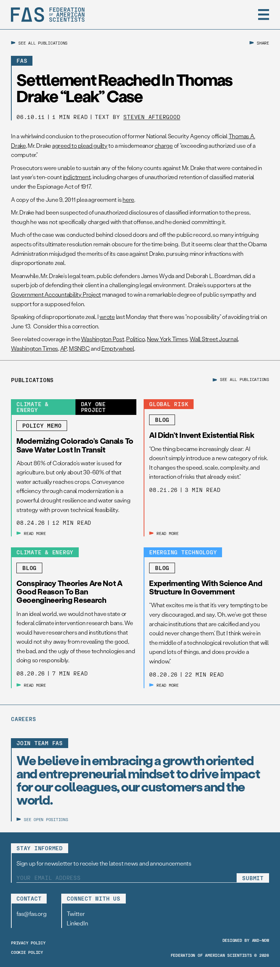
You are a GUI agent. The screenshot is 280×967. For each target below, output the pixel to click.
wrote (107, 316)
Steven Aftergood (151, 116)
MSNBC (79, 348)
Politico (135, 339)
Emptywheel (117, 348)
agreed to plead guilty (80, 145)
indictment (77, 177)
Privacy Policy (28, 942)
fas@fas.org (31, 913)
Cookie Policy (27, 952)
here (128, 199)
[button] (263, 14)
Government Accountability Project (56, 294)
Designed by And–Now (245, 940)
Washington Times (34, 348)
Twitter (76, 913)
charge (164, 145)
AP (63, 348)
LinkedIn (77, 923)
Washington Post (102, 339)
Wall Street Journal (214, 339)
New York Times (167, 339)
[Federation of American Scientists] (48, 14)
